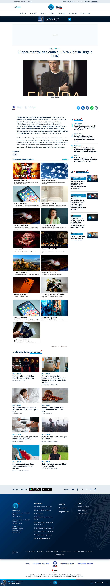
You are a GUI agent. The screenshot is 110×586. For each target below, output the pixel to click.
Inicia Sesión (87, 1)
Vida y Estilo (73, 13)
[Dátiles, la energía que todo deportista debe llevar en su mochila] (55, 395)
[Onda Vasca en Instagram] (86, 489)
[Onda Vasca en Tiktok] (95, 489)
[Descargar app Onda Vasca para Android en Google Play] (35, 489)
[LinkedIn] (83, 108)
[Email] (96, 108)
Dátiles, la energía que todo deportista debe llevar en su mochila (53, 409)
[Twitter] (78, 108)
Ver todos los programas (42, 538)
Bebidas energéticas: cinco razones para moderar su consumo (23, 466)
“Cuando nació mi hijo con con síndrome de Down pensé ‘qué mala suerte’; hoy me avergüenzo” (85, 149)
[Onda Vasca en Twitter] (73, 489)
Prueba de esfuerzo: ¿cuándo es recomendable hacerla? (25, 438)
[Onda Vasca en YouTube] (82, 489)
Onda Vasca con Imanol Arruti (43, 528)
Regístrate (94, 1)
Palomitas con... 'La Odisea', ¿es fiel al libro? (54, 438)
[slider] (102, 582)
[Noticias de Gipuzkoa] (41, 563)
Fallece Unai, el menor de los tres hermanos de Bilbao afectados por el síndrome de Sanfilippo (85, 159)
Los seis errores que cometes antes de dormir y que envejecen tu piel (25, 409)
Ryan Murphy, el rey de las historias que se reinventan (23, 377)
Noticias (62, 504)
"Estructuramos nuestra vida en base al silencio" (54, 465)
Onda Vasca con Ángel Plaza (43, 535)
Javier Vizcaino (82, 510)
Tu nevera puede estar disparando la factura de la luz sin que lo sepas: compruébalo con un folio (54, 379)
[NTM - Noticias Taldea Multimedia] (55, 564)
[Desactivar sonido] (95, 582)
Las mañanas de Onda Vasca (43, 507)
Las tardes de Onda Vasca (42, 510)
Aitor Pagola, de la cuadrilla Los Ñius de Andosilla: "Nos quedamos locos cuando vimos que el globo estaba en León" (78, 223)
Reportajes (63, 508)
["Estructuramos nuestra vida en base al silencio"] (55, 452)
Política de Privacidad (52, 551)
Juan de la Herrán (83, 507)
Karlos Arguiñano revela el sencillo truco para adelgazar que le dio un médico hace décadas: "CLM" (85, 138)
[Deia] (27, 563)
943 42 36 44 (18, 523)
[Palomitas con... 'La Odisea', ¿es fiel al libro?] (55, 425)
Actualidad (33, 13)
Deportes (62, 13)
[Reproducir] (69, 19)
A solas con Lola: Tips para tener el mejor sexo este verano (78, 238)
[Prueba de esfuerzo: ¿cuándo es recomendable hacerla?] (25, 425)
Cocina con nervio (83, 513)
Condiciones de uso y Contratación (83, 551)
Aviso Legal (40, 551)
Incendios (23, 1)
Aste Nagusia (17, 1)
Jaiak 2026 (29, 1)
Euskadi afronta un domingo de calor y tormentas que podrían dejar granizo (84, 128)
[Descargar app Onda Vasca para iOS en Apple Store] (47, 489)
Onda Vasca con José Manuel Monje (43, 518)
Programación (85, 13)
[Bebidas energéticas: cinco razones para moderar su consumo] (25, 452)
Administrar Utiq (59, 554)
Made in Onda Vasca (51, 20)
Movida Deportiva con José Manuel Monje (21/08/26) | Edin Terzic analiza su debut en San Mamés (78, 185)
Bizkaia (43, 13)
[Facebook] (87, 108)
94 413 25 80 (18, 516)
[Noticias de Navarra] (85, 563)
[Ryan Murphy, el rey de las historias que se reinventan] (25, 364)
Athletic (52, 13)
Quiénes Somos (30, 551)
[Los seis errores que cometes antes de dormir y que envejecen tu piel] (25, 395)
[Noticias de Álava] (67, 563)
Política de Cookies (66, 551)
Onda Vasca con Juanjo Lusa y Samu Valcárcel (43, 523)
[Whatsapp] (92, 108)
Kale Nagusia (38, 513)
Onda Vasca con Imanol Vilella (44, 531)
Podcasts (23, 13)
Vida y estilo (16, 373)
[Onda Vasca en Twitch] (91, 489)
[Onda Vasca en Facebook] (77, 489)
